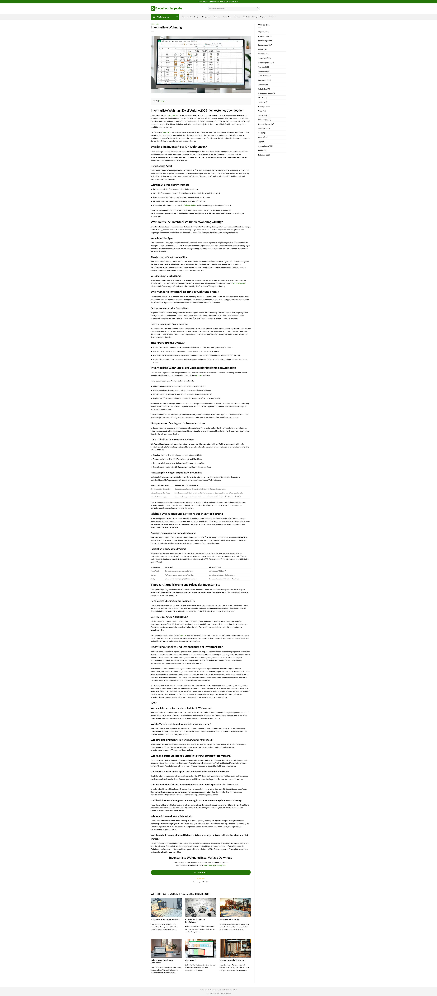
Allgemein (262, 32)
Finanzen (216, 17)
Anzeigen (162, 101)
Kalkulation (262, 89)
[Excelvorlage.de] (166, 8)
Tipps (260, 141)
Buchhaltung (263, 45)
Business (261, 54)
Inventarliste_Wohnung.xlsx (215, 865)
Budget (196, 17)
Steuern (261, 137)
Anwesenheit (186, 17)
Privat (260, 111)
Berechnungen (263, 40)
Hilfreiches (262, 76)
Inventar (166, 132)
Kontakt (225, 990)
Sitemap (233, 990)
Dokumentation (190, 205)
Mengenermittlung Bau (230, 919)
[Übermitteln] (258, 8)
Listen (260, 102)
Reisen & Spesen (264, 124)
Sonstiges (261, 128)
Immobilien (155, 24)
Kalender (237, 17)
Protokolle (262, 115)
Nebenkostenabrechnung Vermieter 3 (162, 961)
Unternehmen (263, 146)
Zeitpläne (272, 17)
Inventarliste (171, 115)
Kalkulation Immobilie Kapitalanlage (195, 920)
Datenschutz (215, 990)
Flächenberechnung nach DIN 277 (165, 919)
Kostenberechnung (250, 17)
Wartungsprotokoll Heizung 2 (233, 960)
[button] (165, 17)
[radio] (197, 878)
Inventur (183, 635)
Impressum (204, 990)
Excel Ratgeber (263, 62)
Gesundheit (227, 17)
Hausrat (199, 375)
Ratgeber (263, 17)
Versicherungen (239, 283)
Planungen (262, 106)
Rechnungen (262, 120)
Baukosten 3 (190, 960)
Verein (260, 150)
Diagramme (206, 17)
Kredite (261, 98)
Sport (260, 133)
